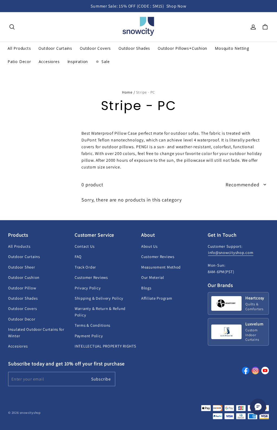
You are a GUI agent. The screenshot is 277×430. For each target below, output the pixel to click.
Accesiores (18, 346)
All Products (19, 246)
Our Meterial (152, 277)
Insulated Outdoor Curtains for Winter (36, 332)
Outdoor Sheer (21, 267)
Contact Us (84, 246)
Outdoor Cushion (23, 277)
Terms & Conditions (92, 325)
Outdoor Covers (22, 308)
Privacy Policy (88, 287)
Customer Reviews (91, 277)
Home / (128, 92)
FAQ (78, 256)
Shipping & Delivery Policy (99, 298)
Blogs (146, 287)
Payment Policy (89, 335)
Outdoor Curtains (24, 256)
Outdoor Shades (23, 298)
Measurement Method (161, 267)
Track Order (85, 267)
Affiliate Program (156, 298)
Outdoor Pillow (22, 287)
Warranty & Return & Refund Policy (100, 311)
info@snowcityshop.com (230, 252)
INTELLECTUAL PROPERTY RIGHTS (105, 346)
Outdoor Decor (21, 319)
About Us (149, 246)
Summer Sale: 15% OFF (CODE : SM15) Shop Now (138, 6)
